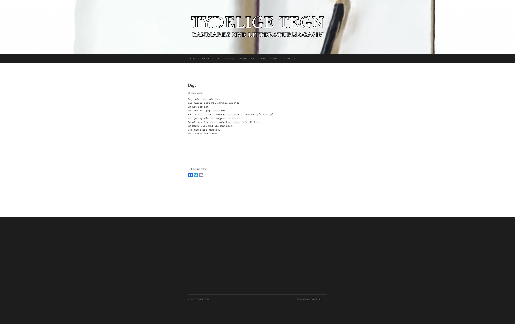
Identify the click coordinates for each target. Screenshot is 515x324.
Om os (263, 59)
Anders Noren (312, 299)
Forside (192, 59)
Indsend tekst (247, 59)
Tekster (291, 59)
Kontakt (277, 59)
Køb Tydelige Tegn (210, 59)
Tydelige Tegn (202, 299)
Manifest (229, 59)
